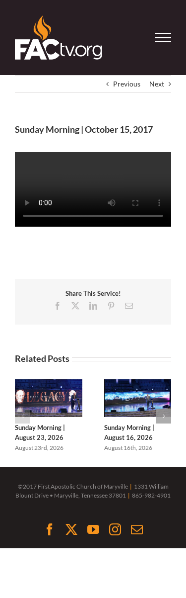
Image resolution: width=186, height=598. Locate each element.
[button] (22, 416)
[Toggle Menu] (163, 38)
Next (156, 84)
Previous (126, 84)
